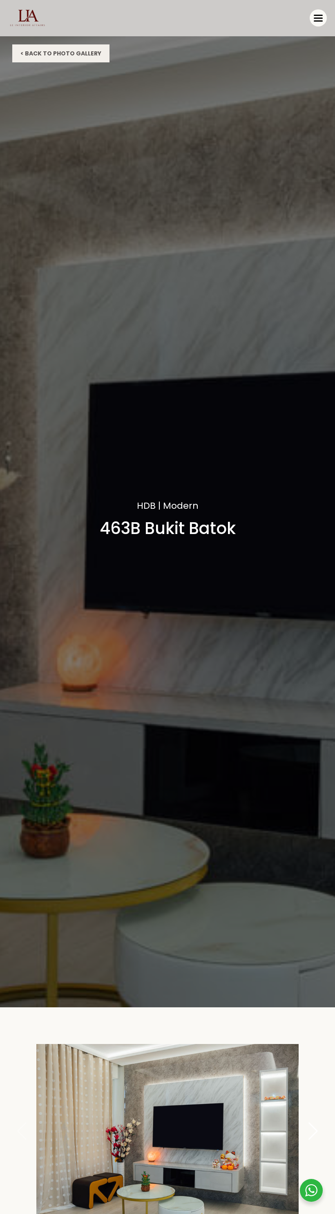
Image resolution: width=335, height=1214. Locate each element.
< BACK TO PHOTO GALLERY (60, 53)
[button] (313, 1131)
